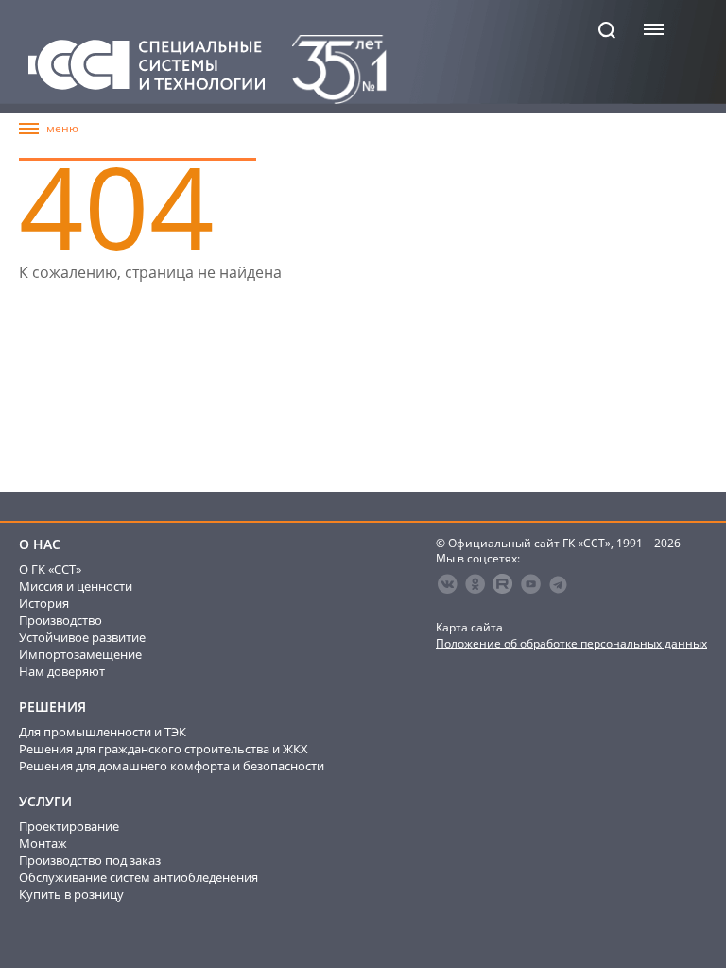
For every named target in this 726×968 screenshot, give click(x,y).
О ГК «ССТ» (50, 569)
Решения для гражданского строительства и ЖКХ (163, 748)
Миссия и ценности (75, 586)
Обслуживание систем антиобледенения (138, 877)
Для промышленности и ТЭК (102, 731)
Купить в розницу (71, 894)
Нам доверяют (62, 671)
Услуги (45, 801)
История (44, 603)
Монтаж (43, 843)
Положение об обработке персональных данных (571, 643)
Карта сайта (469, 627)
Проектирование (69, 826)
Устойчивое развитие (82, 637)
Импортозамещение (80, 654)
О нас (39, 544)
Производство (60, 620)
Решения (52, 707)
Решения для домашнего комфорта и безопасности (171, 765)
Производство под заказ (90, 860)
